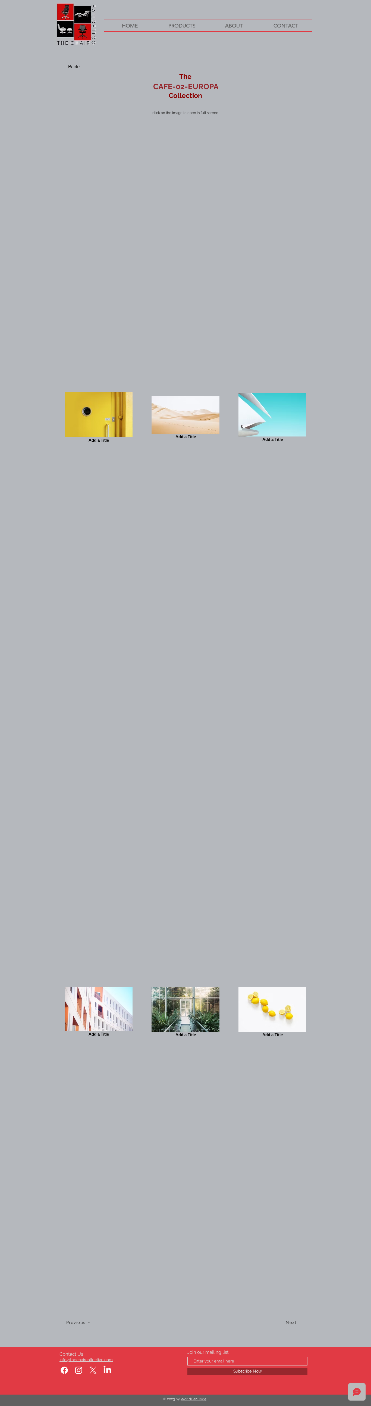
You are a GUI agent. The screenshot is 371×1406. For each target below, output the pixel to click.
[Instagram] (78, 1370)
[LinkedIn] (107, 1370)
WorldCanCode (193, 1399)
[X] (93, 1370)
